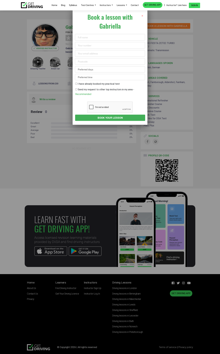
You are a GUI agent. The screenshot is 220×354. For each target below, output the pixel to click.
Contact (135, 5)
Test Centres (87, 5)
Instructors (105, 5)
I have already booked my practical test (98, 83)
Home (54, 5)
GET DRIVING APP (152, 5)
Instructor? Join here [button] (177, 5)
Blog (63, 5)
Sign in (194, 5)
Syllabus (73, 5)
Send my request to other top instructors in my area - (104, 91)
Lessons (121, 5)
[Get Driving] (31, 5)
